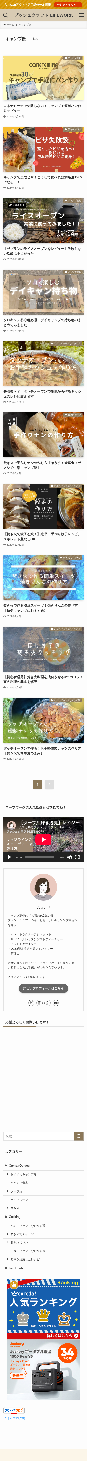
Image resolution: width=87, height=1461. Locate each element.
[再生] (9, 857)
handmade (16, 1268)
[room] (47, 1003)
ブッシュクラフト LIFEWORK (43, 15)
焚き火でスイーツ (22, 1234)
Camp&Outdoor (19, 1165)
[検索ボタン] (6, 15)
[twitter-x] (31, 1003)
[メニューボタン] (81, 15)
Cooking (14, 1217)
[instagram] (39, 1003)
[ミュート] (69, 857)
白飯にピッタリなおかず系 (28, 1250)
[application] (43, 839)
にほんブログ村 (14, 1418)
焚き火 (15, 1207)
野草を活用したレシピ (25, 1259)
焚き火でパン (19, 1242)
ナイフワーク (19, 1199)
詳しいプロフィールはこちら (43, 988)
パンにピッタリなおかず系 (28, 1225)
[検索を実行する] (79, 1136)
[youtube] (56, 1003)
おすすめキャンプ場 (24, 1174)
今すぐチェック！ (68, 4)
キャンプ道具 (19, 1182)
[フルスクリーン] (77, 857)
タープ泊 (16, 1191)
